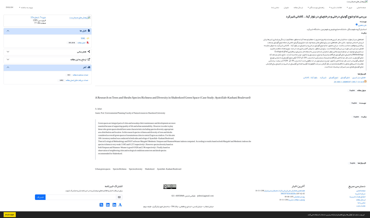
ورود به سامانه (27, 7)
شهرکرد (323, 77)
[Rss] (101, 206)
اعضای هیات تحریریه (357, 197)
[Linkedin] (114, 206)
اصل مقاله (77, 43)
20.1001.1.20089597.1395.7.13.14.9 (349, 82)
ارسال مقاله (298, 7)
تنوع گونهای (333, 77)
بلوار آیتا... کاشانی (310, 77)
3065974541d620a (288, 194)
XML (83, 38)
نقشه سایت (360, 206)
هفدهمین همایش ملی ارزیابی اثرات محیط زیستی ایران (284, 191)
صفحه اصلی (361, 7)
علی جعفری (362, 25)
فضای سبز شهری (358, 77)
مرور (350, 7)
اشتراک (40, 197)
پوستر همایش (299, 197)
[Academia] (120, 206)
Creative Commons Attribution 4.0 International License (181, 190)
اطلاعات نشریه (336, 7)
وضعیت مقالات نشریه (296, 200)
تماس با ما (275, 7)
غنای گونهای (345, 77)
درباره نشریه (360, 194)
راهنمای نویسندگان (316, 7)
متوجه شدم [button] (9, 214)
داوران (286, 7)
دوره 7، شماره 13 (38, 17)
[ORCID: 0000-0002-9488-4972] (357, 24)
